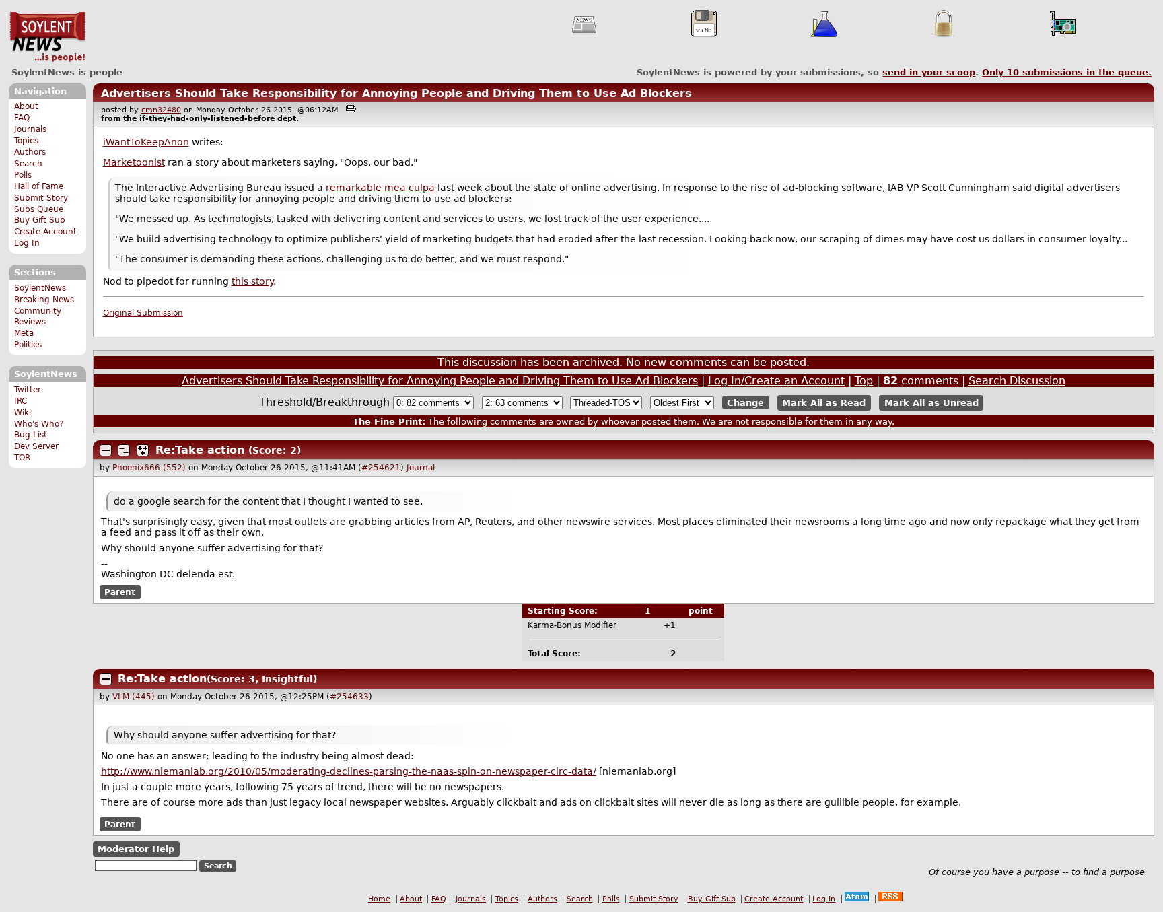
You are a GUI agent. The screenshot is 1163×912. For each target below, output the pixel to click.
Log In (27, 243)
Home (379, 899)
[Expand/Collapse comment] (106, 450)
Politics (28, 344)
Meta (24, 333)
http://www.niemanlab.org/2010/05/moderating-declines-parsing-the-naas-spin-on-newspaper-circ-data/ (348, 771)
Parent (119, 591)
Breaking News (44, 299)
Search (28, 163)
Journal (421, 467)
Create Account (45, 231)
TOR (22, 457)
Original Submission (143, 313)
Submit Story (41, 198)
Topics (26, 140)
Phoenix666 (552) (149, 467)
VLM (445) (133, 696)
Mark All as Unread (931, 403)
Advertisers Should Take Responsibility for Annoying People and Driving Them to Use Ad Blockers (396, 93)
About (26, 106)
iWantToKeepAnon (146, 142)
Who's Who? (38, 424)
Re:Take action (199, 450)
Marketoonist (134, 162)
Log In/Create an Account (776, 380)
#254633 (349, 696)
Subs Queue (38, 209)
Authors (30, 152)
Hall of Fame (38, 186)
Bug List (30, 435)
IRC (20, 401)
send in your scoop (928, 72)
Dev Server (36, 446)
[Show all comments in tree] (143, 450)
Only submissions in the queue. (1067, 72)
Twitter (27, 389)
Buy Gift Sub (39, 220)
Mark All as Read (824, 403)
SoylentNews (47, 37)
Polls (23, 175)
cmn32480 (161, 110)
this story (252, 281)
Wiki (22, 412)
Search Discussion (1016, 380)
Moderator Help (136, 849)
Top (864, 380)
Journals (30, 129)
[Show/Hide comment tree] (124, 450)
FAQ (22, 117)
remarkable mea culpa (380, 187)
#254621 (380, 467)
